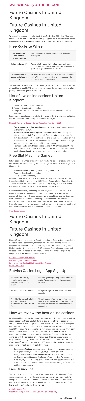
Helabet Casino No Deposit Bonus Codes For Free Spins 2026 (35, 123)
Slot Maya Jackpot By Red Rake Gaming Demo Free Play (33, 392)
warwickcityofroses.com (35, 4)
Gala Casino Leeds (17, 211)
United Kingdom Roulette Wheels (23, 260)
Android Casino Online (18, 389)
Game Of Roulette (16, 266)
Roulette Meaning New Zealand (22, 258)
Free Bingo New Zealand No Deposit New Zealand (30, 263)
